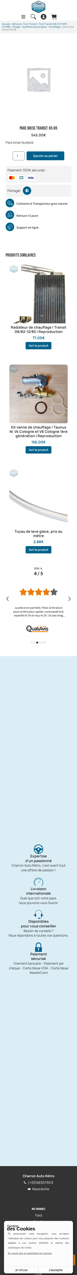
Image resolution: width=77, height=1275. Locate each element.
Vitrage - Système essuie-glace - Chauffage (36, 26)
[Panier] (53, 17)
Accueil (6, 24)
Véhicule (16, 24)
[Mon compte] (43, 17)
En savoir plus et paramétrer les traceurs (30, 1253)
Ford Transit (30, 24)
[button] (27, 190)
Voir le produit (38, 345)
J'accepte (56, 1270)
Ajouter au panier (45, 156)
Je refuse (21, 1270)
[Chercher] (33, 17)
